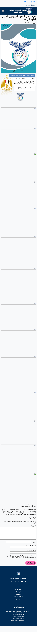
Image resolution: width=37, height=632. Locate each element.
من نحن (18, 599)
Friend (22, 506)
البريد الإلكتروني (31, 545)
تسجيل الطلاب (18, 596)
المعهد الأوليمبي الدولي (18, 578)
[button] (3, 10)
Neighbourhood (29, 506)
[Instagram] (18, 581)
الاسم (34, 542)
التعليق (33, 526)
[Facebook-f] (25, 581)
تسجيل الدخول (30, 5)
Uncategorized (32, 505)
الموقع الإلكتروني (31, 550)
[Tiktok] (15, 581)
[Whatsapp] (11, 581)
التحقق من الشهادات (29, 1)
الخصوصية (19, 594)
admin (24, 23)
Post (35, 506)
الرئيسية (18, 591)
